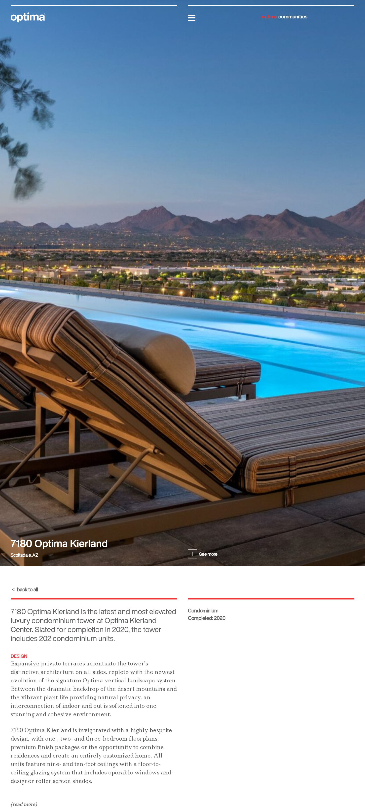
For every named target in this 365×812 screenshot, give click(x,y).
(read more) (24, 804)
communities (284, 16)
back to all (27, 589)
